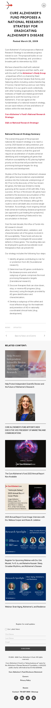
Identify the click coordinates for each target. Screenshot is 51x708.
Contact (15, 692)
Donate (25, 688)
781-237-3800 (25, 692)
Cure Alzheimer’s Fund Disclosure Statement (25, 672)
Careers (25, 676)
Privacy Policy (25, 680)
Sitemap (34, 692)
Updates (17, 327)
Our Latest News (13, 629)
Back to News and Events (25, 336)
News (7, 327)
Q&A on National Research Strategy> (22, 123)
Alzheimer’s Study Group (34, 73)
